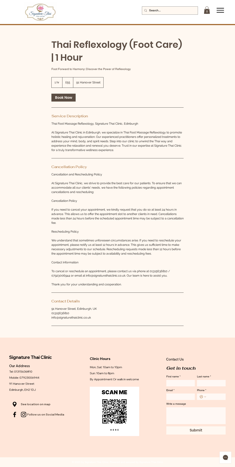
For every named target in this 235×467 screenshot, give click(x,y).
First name (173, 376)
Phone (201, 390)
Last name (204, 376)
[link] (63, 98)
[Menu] (220, 10)
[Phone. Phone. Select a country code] (203, 397)
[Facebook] (14, 414)
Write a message (176, 403)
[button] (207, 10)
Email (170, 390)
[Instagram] (23, 414)
